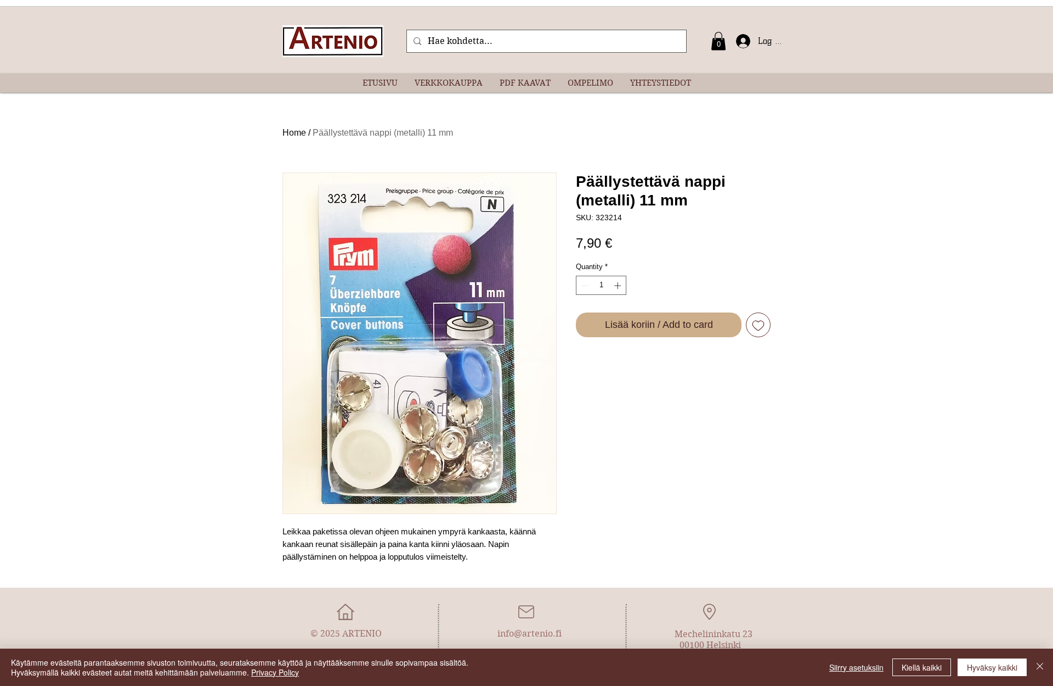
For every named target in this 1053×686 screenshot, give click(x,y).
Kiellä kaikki (922, 667)
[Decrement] (584, 285)
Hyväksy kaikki (992, 667)
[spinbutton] (601, 285)
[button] (718, 41)
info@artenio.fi (529, 633)
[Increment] (618, 285)
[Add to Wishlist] (758, 325)
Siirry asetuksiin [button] (856, 667)
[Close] (1039, 667)
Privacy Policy (275, 672)
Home (294, 132)
